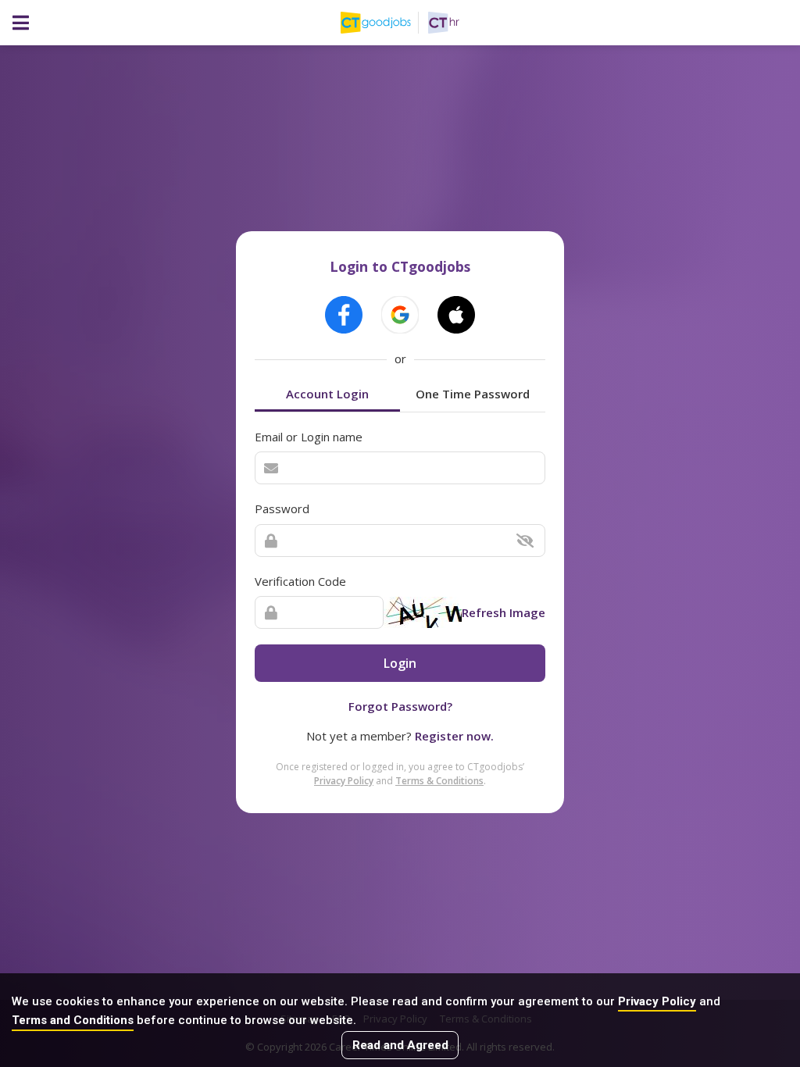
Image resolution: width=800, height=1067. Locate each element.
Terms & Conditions (439, 780)
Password (282, 508)
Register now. (454, 736)
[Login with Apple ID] (456, 315)
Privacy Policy (657, 1001)
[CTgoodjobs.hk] (384, 23)
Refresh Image (503, 612)
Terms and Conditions (73, 1020)
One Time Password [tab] (473, 393)
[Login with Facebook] (343, 315)
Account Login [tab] (327, 393)
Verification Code (300, 581)
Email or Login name (308, 436)
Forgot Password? (400, 706)
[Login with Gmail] (400, 315)
